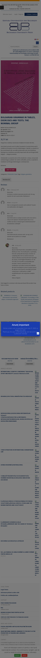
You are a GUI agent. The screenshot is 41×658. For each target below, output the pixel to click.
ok (38, 333)
